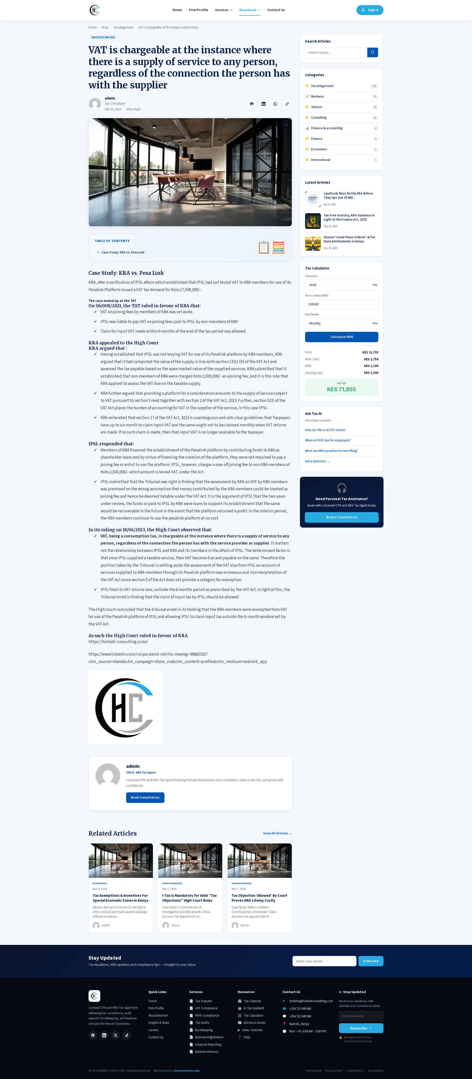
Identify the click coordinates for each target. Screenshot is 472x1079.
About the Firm (158, 1015)
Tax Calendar (249, 1001)
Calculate (311, 276)
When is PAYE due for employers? (328, 440)
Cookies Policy (355, 1071)
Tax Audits (199, 1023)
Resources (247, 10)
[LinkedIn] (263, 104)
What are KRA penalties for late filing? (331, 450)
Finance (314, 138)
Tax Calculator (250, 1015)
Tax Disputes (200, 1001)
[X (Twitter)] (115, 1035)
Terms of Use (314, 1071)
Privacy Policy (334, 1071)
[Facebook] (252, 104)
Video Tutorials (250, 1030)
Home (177, 10)
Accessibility (376, 1071)
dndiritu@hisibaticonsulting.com (311, 1001)
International (317, 159)
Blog (105, 27)
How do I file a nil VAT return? (325, 430)
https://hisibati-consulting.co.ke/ (118, 642)
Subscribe (371, 961)
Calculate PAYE (341, 337)
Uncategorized (123, 27)
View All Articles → (277, 833)
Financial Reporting (205, 1044)
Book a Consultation (341, 517)
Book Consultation (145, 797)
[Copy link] (287, 104)
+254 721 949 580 (300, 1009)
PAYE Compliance (204, 1015)
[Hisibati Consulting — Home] (94, 10)
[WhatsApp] (275, 104)
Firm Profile (198, 10)
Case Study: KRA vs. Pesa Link (123, 252)
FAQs (244, 1037)
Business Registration (206, 1037)
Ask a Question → (317, 461)
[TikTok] (126, 1035)
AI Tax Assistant (251, 1008)
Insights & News (158, 1023)
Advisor (313, 107)
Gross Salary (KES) (316, 296)
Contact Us (276, 10)
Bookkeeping (201, 1030)
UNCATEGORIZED (103, 37)
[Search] (372, 52)
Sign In (373, 10)
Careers (153, 1030)
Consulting (316, 117)
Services (222, 10)
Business (314, 96)
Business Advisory (203, 1052)
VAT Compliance (203, 1008)
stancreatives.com (186, 1071)
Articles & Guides (252, 1023)
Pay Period (312, 314)
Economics (316, 149)
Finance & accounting (324, 128)
